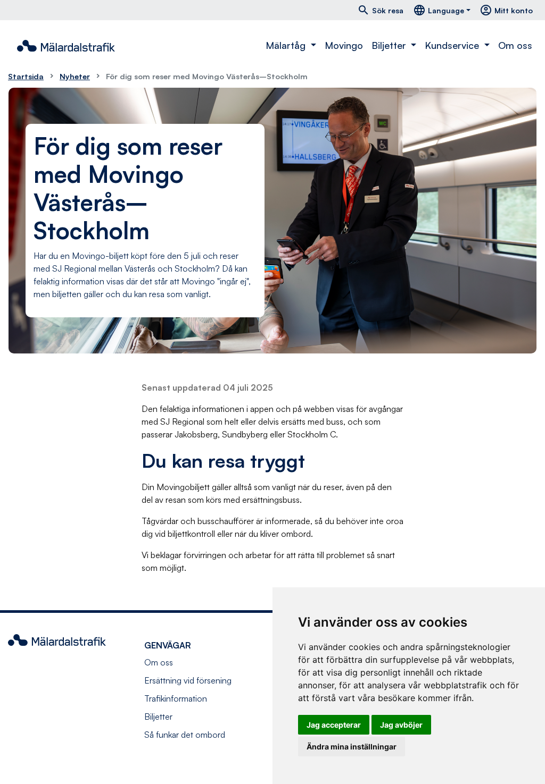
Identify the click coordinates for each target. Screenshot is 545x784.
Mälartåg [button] (287, 45)
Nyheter (75, 76)
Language (438, 10)
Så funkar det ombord (184, 734)
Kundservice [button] (453, 45)
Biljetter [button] (390, 45)
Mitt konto (506, 10)
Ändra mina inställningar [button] (352, 746)
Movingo (344, 45)
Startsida (26, 76)
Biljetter (158, 716)
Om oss (515, 45)
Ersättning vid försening (188, 680)
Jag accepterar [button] (334, 724)
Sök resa (380, 10)
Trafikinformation (175, 698)
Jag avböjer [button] (401, 724)
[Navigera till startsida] (66, 45)
